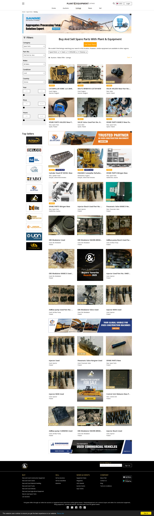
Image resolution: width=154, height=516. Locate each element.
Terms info (60, 513)
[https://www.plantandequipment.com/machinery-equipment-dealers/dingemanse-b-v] (90, 447)
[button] (23, 3)
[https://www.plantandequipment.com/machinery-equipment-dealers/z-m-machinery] (90, 326)
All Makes (26, 64)
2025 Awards (80, 483)
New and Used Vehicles (29, 488)
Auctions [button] (54, 58)
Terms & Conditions (106, 486)
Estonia (26, 82)
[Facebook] (77, 507)
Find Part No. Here (29, 55)
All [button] (49, 58)
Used (25, 73)
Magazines (80, 480)
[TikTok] (85, 507)
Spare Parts (27, 46)
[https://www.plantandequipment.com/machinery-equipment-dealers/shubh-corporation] (34, 218)
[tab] (49, 57)
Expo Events (80, 488)
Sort (128, 57)
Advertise (58, 483)
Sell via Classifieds (61, 480)
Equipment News (81, 478)
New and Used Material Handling (31, 483)
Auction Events (81, 486)
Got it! (146, 513)
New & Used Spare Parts (29, 494)
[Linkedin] (69, 507)
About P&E (103, 478)
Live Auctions (26, 496)
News (90, 8)
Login (128, 4)
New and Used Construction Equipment (33, 478)
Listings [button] (68, 58)
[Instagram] (81, 507)
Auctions (66, 8)
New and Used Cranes (28, 480)
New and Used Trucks (28, 486)
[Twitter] (73, 507)
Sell (100, 8)
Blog (101, 483)
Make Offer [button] (61, 58)
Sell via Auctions (60, 478)
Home (54, 8)
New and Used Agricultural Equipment (33, 491)
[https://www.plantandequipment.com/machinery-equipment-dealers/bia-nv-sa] (34, 160)
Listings (78, 8)
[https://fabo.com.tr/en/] (34, 179)
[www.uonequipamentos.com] (34, 237)
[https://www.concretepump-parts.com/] (34, 141)
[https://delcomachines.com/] (34, 151)
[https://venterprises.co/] (34, 247)
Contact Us (103, 480)
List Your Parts (90, 44)
